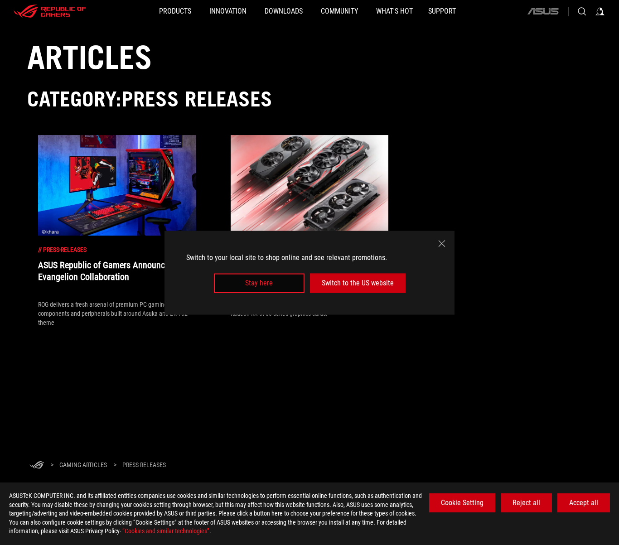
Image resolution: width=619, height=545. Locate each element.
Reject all (526, 502)
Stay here (259, 283)
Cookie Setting (462, 502)
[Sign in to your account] (600, 11)
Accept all (583, 502)
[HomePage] (36, 465)
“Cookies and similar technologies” (165, 531)
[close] (441, 243)
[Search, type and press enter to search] (581, 11)
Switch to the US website (358, 283)
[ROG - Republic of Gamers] (50, 11)
